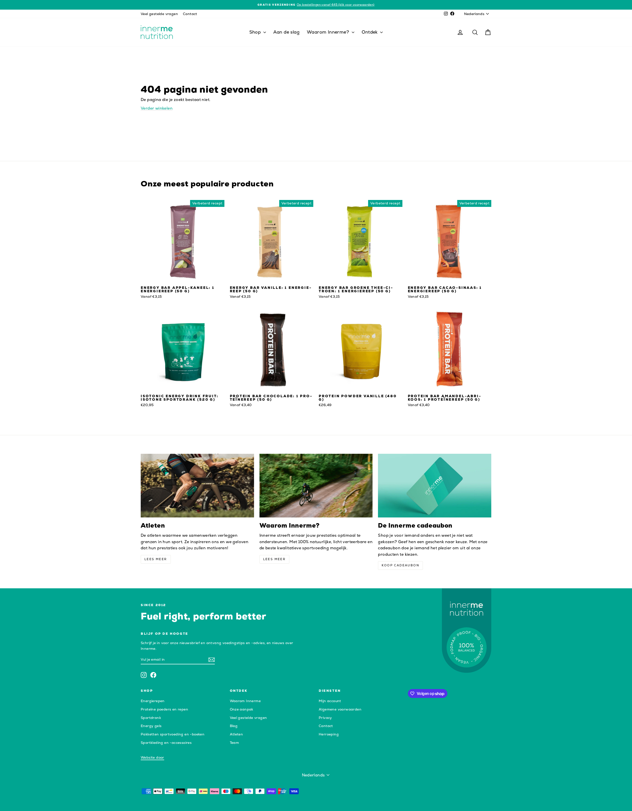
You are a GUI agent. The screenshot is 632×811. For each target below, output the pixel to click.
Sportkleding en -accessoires (166, 742)
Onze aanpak (241, 709)
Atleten (236, 734)
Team (234, 742)
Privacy (325, 717)
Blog (234, 726)
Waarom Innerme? (328, 32)
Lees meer (155, 559)
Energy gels (151, 726)
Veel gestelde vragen (159, 14)
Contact (190, 14)
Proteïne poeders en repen (164, 709)
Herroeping (329, 734)
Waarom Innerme (245, 701)
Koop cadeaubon (400, 565)
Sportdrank (151, 717)
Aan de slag (286, 32)
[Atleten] (197, 485)
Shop (255, 32)
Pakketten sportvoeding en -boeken (172, 734)
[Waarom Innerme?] (316, 485)
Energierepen (153, 701)
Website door (152, 757)
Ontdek (370, 32)
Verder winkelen (157, 108)
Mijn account (330, 701)
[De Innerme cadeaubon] (434, 485)
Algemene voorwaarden (340, 709)
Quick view (182, 278)
